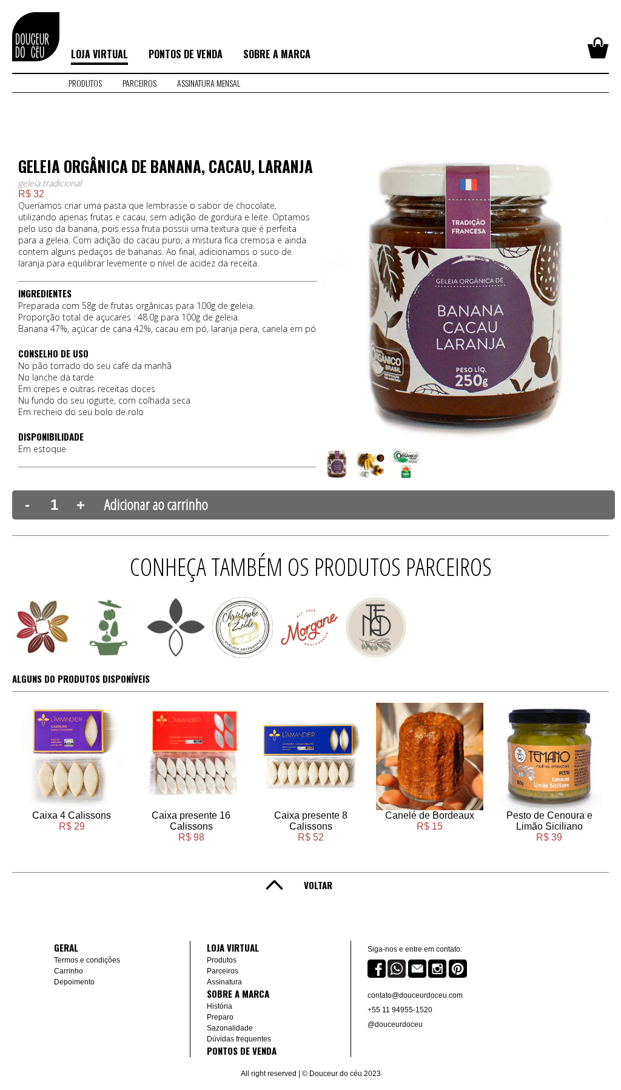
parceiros (139, 82)
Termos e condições (87, 960)
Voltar (318, 885)
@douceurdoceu (395, 1024)
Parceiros (222, 971)
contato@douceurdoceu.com (415, 995)
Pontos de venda (186, 54)
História (219, 1006)
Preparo (220, 1017)
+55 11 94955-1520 (400, 1010)
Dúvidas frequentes (239, 1039)
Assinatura (224, 982)
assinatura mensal (208, 82)
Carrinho (68, 971)
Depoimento (74, 982)
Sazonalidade (230, 1028)
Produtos (85, 82)
